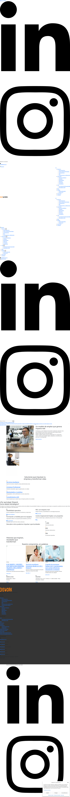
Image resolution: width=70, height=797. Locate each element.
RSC (59, 174)
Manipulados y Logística (14, 492)
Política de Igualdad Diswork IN (6, 634)
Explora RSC (38, 513)
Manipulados (61, 180)
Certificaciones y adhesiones (64, 175)
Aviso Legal (62, 795)
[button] (67, 782)
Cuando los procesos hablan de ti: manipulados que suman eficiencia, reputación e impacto (54, 566)
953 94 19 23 (2, 649)
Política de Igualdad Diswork (5, 632)
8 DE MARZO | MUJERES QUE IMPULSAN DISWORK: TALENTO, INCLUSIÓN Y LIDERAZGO (15, 566)
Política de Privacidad (57, 795)
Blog (58, 188)
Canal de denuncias (5, 626)
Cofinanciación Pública (6, 605)
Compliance (2, 625)
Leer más (8, 573)
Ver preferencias (64, 792)
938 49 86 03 (2, 646)
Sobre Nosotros (62, 170)
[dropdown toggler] (6, 229)
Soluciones (59, 176)
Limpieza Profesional (13, 487)
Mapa (7, 581)
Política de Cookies (51, 795)
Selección (61, 181)
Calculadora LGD (62, 187)
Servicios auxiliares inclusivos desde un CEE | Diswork (34, 566)
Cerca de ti (59, 193)
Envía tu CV (61, 192)
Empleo (58, 190)
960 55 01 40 (2, 654)
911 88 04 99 (2, 644)
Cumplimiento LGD (12, 497)
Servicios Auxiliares (62, 177)
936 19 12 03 (3, 259)
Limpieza (60, 179)
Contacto (59, 194)
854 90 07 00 (2, 651)
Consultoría (61, 183)
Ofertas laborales (62, 191)
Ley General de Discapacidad (64, 186)
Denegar (56, 792)
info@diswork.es (3, 164)
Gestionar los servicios (47, 790)
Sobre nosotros (39, 439)
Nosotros (59, 169)
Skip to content (3, 0)
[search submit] (13, 421)
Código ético (4, 627)
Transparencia (61, 172)
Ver (37, 519)
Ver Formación (10, 520)
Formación (61, 182)
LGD (58, 185)
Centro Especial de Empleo (64, 171)
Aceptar (47, 792)
